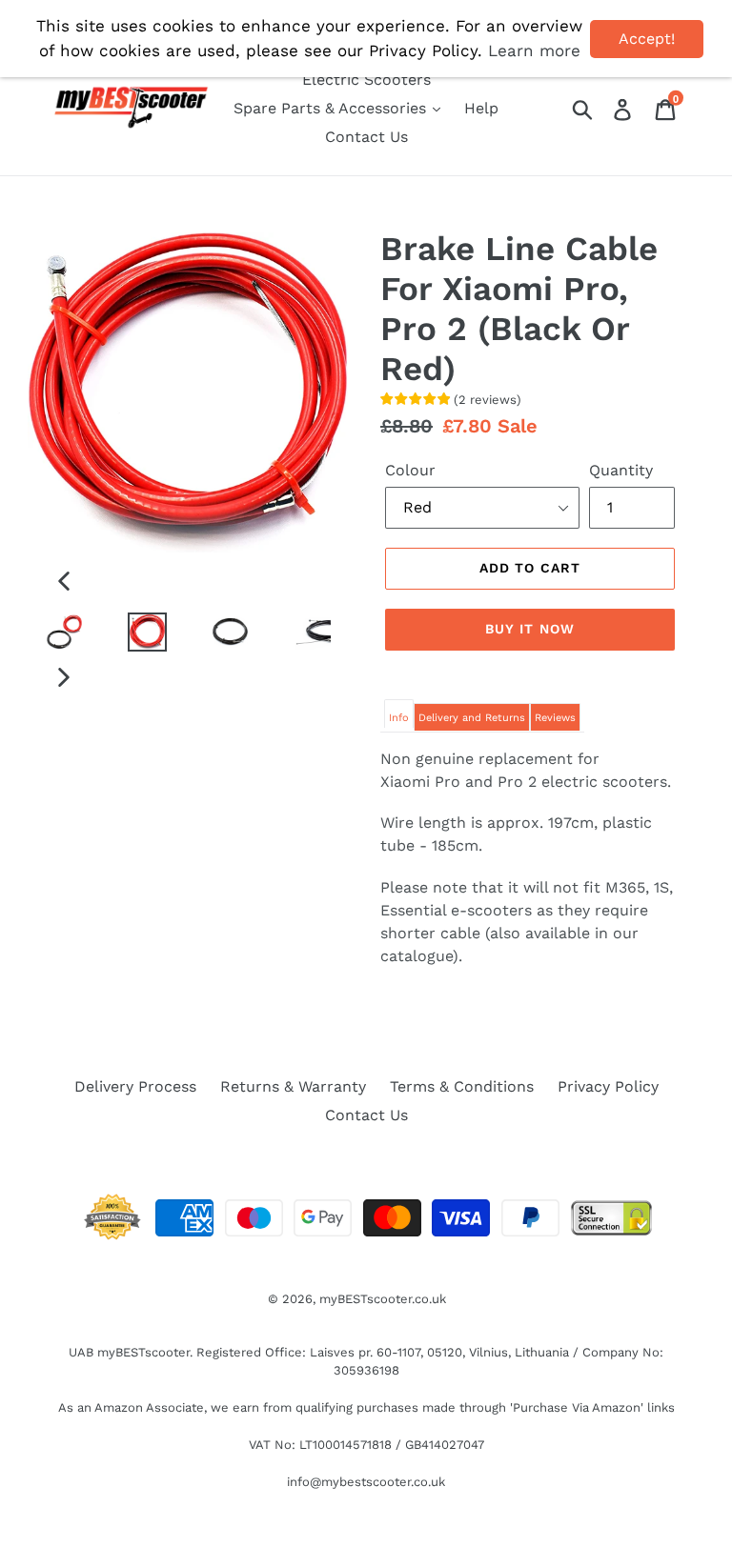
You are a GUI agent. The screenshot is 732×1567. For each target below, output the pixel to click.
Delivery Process (135, 1086)
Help (481, 108)
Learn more (534, 50)
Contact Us (366, 137)
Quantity (621, 470)
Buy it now (530, 628)
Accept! (647, 39)
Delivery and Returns (471, 718)
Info (399, 718)
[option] (50, 633)
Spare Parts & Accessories (332, 108)
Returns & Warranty (293, 1086)
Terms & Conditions (462, 1086)
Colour (410, 470)
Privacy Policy (608, 1086)
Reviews (555, 718)
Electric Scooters (366, 79)
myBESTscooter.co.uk (382, 1299)
